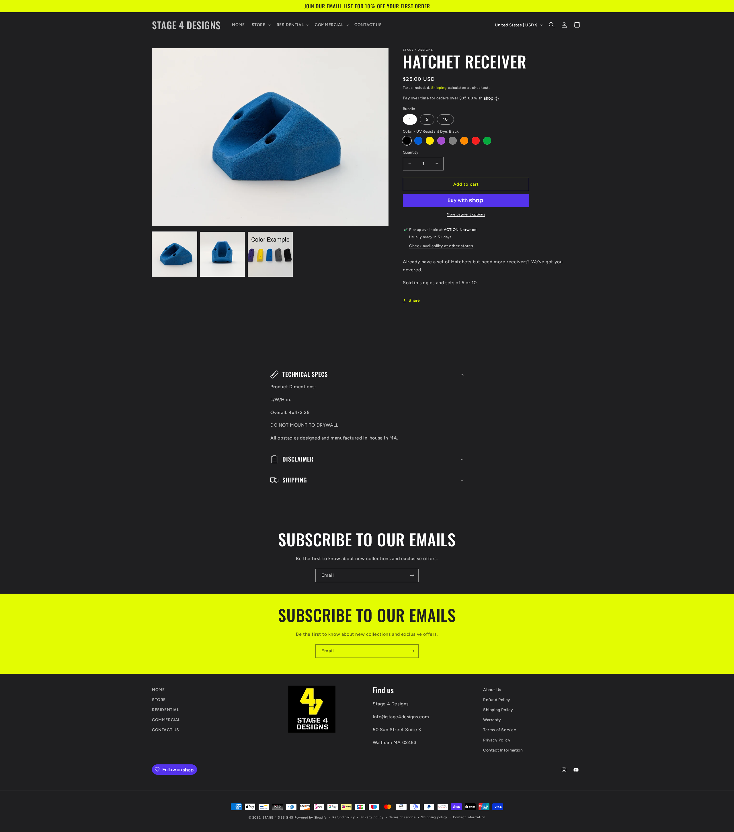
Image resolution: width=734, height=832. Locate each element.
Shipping (439, 88)
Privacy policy (372, 817)
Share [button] (414, 300)
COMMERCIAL (166, 720)
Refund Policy (496, 699)
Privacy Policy (496, 740)
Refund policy (343, 817)
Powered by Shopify (310, 817)
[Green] (487, 141)
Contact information (469, 817)
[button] (260, 25)
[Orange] (464, 141)
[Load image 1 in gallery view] (174, 254)
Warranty (492, 720)
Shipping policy (434, 817)
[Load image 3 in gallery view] (270, 254)
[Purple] (441, 141)
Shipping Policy (498, 709)
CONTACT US (165, 730)
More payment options (466, 214)
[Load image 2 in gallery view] (222, 254)
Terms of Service (499, 730)
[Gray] (453, 141)
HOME (158, 689)
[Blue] (418, 141)
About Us (492, 689)
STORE (159, 699)
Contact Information (503, 750)
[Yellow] (430, 141)
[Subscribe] (412, 575)
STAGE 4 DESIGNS (278, 817)
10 (445, 119)
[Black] (407, 141)
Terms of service (402, 817)
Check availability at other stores (441, 246)
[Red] (476, 141)
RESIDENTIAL (165, 709)
